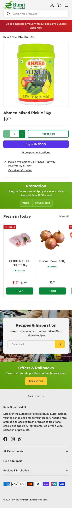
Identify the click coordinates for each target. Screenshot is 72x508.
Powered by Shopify (38, 500)
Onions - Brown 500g (52, 261)
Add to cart (48, 133)
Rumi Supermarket (19, 500)
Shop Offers (36, 380)
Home (6, 37)
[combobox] (36, 13)
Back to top (34, 396)
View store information (20, 170)
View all (64, 216)
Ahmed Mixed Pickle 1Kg (23, 37)
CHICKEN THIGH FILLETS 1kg (19, 263)
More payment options (36, 152)
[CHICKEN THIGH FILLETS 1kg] (20, 239)
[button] (59, 5)
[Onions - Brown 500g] (52, 239)
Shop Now (36, 27)
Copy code (44, 202)
